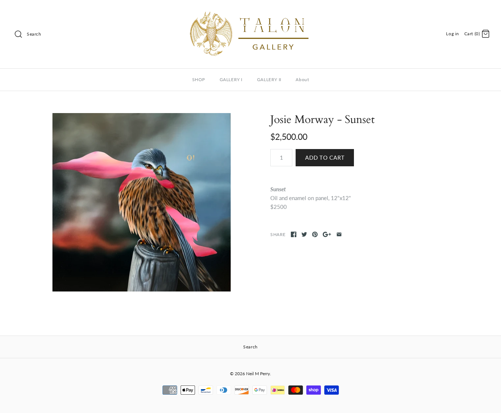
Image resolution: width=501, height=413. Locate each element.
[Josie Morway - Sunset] (141, 202)
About (302, 79)
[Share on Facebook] (293, 234)
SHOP (198, 79)
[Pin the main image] (315, 234)
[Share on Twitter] (304, 234)
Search (34, 34)
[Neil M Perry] (250, 11)
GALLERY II (269, 79)
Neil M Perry (258, 373)
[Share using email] (339, 234)
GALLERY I (231, 79)
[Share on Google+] (327, 234)
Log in (452, 33)
